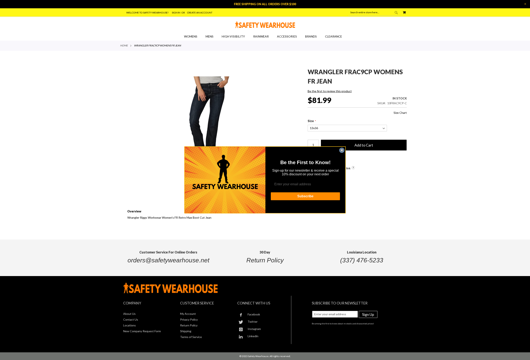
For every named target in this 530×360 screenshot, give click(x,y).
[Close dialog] (342, 150)
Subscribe (305, 196)
